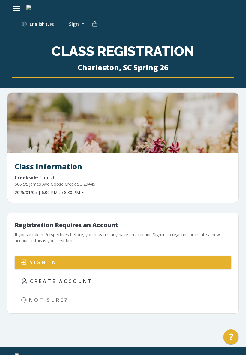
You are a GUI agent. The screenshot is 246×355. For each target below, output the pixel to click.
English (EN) (42, 24)
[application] (231, 338)
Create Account (61, 281)
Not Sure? (48, 300)
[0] (95, 24)
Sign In (77, 24)
